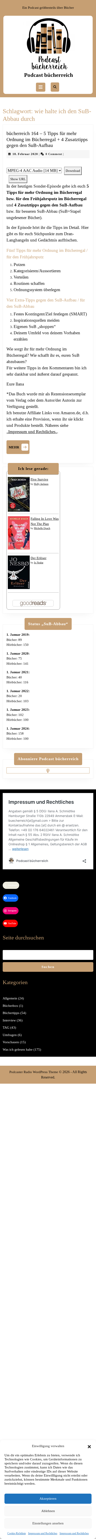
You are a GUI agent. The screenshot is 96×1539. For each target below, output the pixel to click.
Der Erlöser (38, 558)
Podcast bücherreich (48, 75)
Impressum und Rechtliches (42, 1533)
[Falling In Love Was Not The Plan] (19, 532)
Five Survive (39, 479)
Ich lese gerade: (33, 468)
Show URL (18, 179)
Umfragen (10, 1035)
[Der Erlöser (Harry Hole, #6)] (19, 572)
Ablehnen (48, 1511)
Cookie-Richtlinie (16, 1533)
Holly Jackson (41, 484)
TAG (6, 1027)
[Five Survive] (19, 494)
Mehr (19, 446)
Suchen (48, 967)
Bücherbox (10, 1006)
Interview (9, 1020)
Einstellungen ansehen (48, 1523)
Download (73, 171)
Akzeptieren (48, 1498)
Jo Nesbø (38, 562)
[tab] (40, 87)
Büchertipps (11, 1013)
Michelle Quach (42, 528)
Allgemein (10, 998)
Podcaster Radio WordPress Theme (33, 1072)
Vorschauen (11, 1042)
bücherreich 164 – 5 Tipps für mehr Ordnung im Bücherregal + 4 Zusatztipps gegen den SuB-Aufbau (47, 139)
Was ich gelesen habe (18, 1049)
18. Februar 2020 (25, 154)
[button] (89, 1446)
